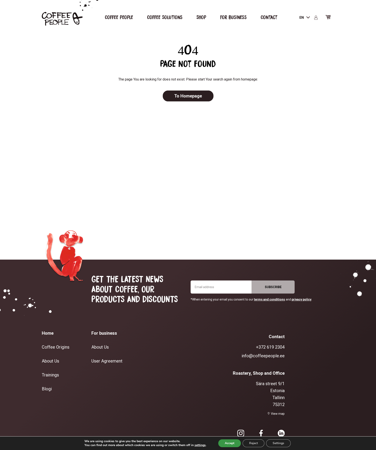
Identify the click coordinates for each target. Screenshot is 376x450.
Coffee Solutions (165, 17)
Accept (229, 443)
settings (200, 445)
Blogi (47, 388)
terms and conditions (269, 299)
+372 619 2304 (270, 347)
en (302, 17)
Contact (269, 17)
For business (233, 17)
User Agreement (107, 361)
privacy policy (301, 299)
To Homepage (188, 96)
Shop (201, 17)
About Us (50, 361)
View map (278, 413)
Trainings (50, 375)
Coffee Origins (55, 347)
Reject (253, 443)
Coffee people (119, 17)
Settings (278, 443)
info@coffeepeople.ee (263, 355)
